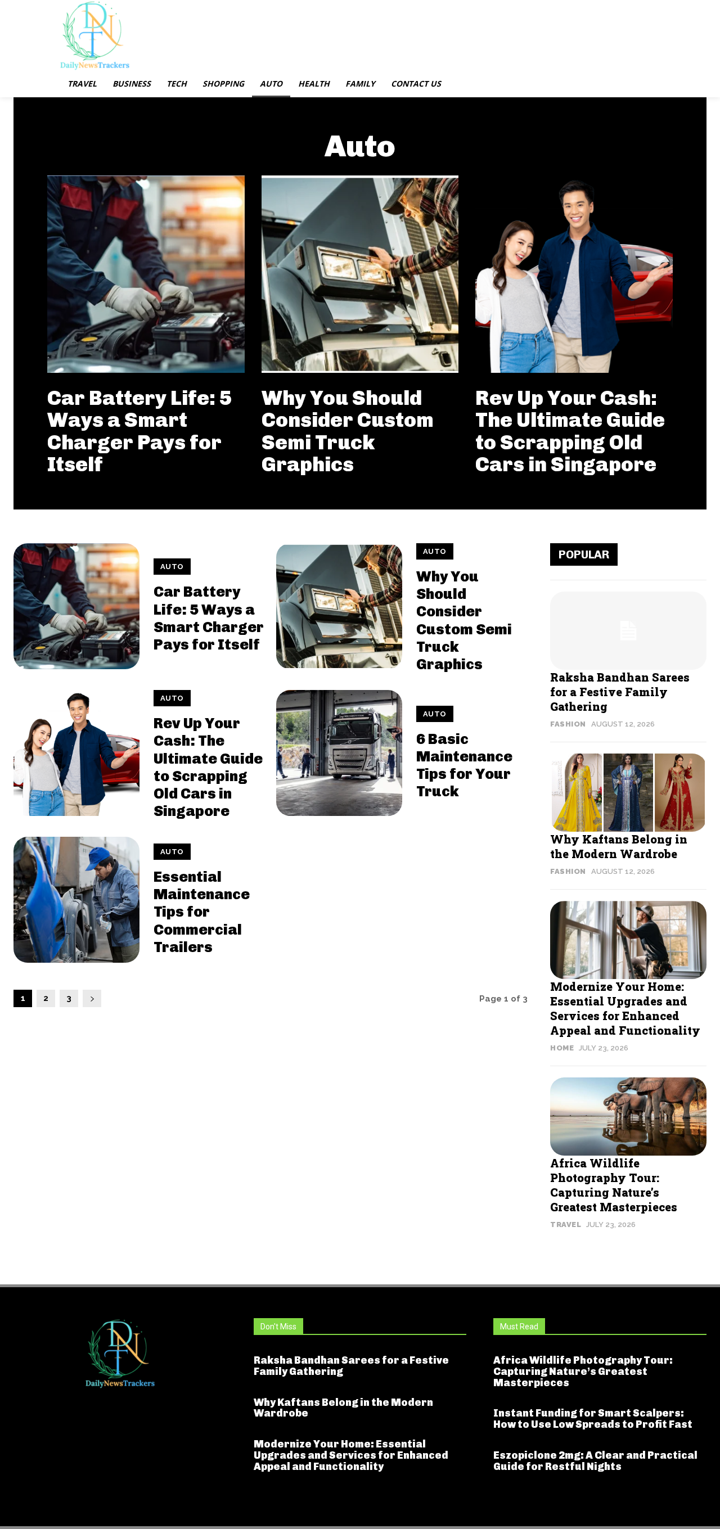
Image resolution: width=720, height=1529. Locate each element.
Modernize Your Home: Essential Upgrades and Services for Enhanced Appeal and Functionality (625, 1008)
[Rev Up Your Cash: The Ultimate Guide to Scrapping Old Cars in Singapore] (574, 274)
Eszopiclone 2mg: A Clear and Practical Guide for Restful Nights (595, 1461)
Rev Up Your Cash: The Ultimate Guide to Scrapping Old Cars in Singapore (570, 431)
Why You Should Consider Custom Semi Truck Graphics (348, 431)
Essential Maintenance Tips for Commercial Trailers (202, 912)
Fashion (568, 724)
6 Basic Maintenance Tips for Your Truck (464, 765)
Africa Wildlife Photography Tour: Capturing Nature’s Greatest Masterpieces (613, 1185)
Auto (172, 566)
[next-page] (92, 998)
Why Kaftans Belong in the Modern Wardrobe (618, 846)
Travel (565, 1224)
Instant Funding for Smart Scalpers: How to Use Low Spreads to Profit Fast (592, 1419)
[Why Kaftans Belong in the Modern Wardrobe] (628, 793)
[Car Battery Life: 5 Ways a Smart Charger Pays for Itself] (146, 274)
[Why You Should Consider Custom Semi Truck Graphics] (360, 274)
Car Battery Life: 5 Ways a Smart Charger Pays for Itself (139, 431)
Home (562, 1048)
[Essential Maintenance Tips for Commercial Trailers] (77, 900)
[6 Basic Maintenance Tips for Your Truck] (339, 753)
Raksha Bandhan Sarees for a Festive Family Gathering (620, 692)
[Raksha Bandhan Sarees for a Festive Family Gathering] (628, 631)
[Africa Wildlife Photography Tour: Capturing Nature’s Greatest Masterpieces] (628, 1116)
